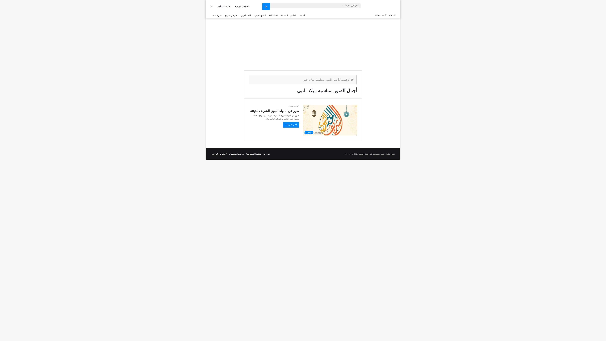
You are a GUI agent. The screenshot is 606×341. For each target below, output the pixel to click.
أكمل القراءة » (291, 125)
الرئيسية (346, 79)
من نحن (266, 154)
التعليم (294, 15)
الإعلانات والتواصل (219, 154)
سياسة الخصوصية (253, 154)
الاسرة (302, 15)
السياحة (284, 15)
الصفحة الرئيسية (242, 6)
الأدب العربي (246, 15)
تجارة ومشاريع (231, 15)
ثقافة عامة (273, 15)
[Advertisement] (303, 43)
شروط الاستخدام (236, 154)
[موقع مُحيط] (382, 6)
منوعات (218, 15)
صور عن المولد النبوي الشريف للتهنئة (274, 111)
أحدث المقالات (224, 6)
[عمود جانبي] (211, 6)
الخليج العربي (260, 15)
